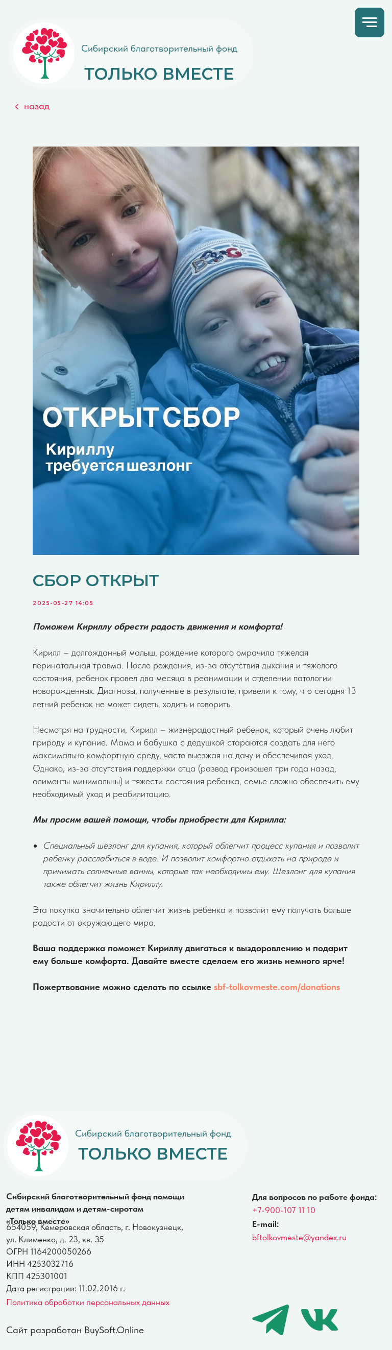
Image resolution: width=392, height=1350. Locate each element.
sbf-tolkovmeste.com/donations (277, 986)
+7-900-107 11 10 (283, 1210)
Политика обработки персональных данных (87, 1302)
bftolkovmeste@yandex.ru (299, 1237)
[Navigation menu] (369, 22)
